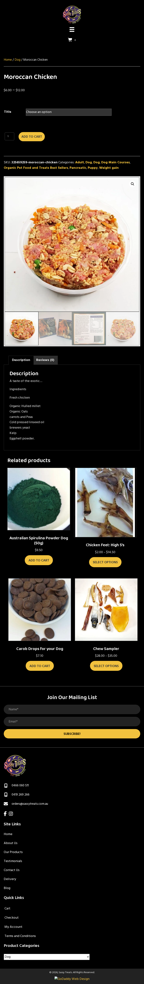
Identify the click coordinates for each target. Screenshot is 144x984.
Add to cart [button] (38, 560)
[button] (132, 184)
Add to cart (31, 137)
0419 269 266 (20, 794)
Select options (105, 562)
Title (7, 112)
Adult (79, 162)
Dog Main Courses (115, 162)
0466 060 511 (20, 785)
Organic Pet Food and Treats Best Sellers (36, 168)
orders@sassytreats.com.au (30, 803)
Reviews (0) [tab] (45, 360)
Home (8, 60)
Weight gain (109, 168)
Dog (17, 60)
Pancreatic (78, 168)
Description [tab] (21, 360)
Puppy (93, 168)
